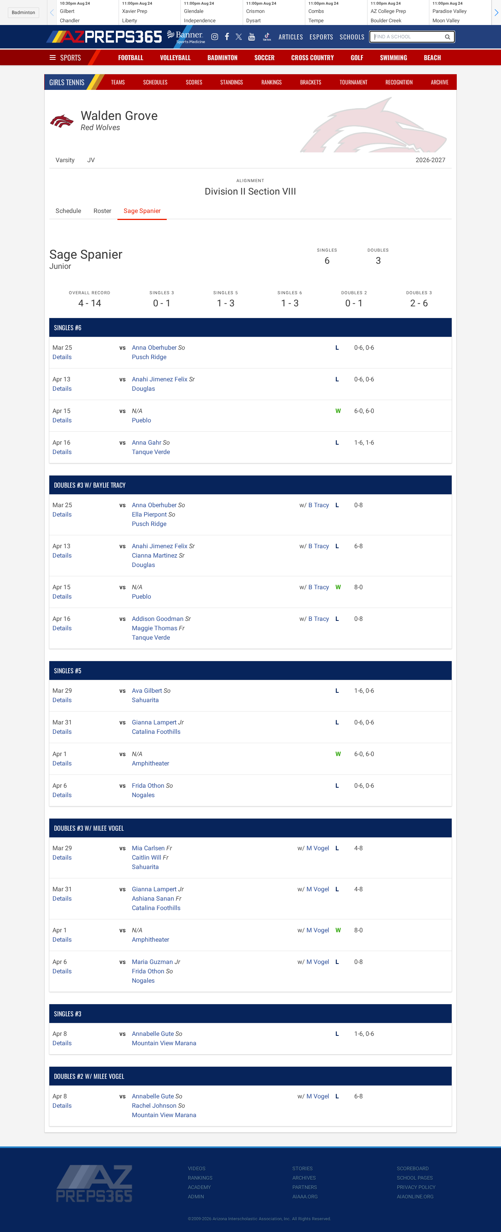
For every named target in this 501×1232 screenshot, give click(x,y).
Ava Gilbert (148, 690)
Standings (231, 82)
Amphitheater (150, 763)
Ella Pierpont (150, 514)
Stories (302, 1168)
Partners (304, 1187)
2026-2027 (430, 160)
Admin (196, 1197)
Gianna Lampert (155, 722)
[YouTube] (252, 37)
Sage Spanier (142, 211)
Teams (118, 82)
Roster (102, 211)
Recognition (399, 82)
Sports (70, 57)
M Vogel (317, 848)
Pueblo (141, 420)
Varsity (65, 160)
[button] (496, 12)
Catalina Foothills (156, 731)
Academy (199, 1187)
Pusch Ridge (149, 357)
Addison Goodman (158, 618)
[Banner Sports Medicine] (186, 36)
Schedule (68, 211)
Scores (194, 82)
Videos (196, 1168)
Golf (357, 57)
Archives (304, 1178)
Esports (321, 36)
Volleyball (175, 57)
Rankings (271, 82)
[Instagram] (215, 37)
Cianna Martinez (155, 555)
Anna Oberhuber (155, 347)
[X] (238, 36)
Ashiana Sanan (154, 898)
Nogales (143, 795)
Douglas (143, 388)
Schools (352, 36)
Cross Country (312, 57)
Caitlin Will (147, 857)
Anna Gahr (147, 442)
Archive (440, 82)
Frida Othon (149, 785)
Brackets (310, 82)
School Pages (415, 1178)
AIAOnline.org (415, 1197)
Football (130, 57)
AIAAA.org (305, 1197)
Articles (291, 36)
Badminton (23, 12)
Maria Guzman (153, 962)
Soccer (264, 57)
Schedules (155, 82)
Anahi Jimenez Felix (160, 379)
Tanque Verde (151, 452)
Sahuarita (145, 700)
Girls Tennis (67, 82)
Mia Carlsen (149, 848)
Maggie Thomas (155, 628)
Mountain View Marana (164, 1043)
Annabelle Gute (153, 1033)
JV (91, 160)
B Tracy (318, 505)
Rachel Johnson (155, 1105)
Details (62, 357)
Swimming (393, 57)
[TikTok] (267, 36)
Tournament (354, 82)
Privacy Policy (416, 1187)
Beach (432, 57)
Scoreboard (413, 1168)
